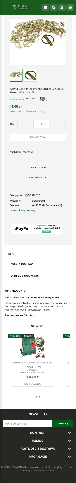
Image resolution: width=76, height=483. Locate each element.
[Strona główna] (22, 7)
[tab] (38, 255)
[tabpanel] (38, 302)
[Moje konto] (61, 7)
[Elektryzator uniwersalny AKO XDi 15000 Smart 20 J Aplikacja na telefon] (32, 347)
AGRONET (28, 151)
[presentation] (36, 397)
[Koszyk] (70, 7)
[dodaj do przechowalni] (33, 92)
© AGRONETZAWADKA (13, 467)
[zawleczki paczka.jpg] (16, 75)
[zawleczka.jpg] (30, 75)
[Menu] (45, 7)
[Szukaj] (53, 7)
